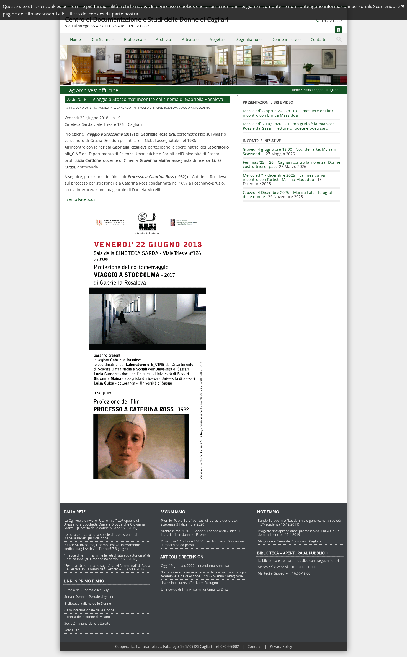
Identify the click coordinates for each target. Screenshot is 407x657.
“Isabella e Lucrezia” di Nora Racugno (189, 582)
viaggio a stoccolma (194, 108)
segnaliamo (122, 108)
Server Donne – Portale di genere (89, 596)
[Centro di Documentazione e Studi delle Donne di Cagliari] (203, 82)
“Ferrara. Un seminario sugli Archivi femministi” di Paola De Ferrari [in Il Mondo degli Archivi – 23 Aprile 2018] (107, 567)
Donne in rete (284, 39)
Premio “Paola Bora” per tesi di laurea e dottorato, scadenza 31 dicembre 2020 (199, 522)
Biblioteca (133, 39)
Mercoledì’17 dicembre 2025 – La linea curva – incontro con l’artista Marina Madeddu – (285, 177)
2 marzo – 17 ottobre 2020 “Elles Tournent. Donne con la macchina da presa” (202, 543)
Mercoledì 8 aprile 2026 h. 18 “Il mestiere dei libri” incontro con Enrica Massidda (289, 113)
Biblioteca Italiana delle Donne (87, 603)
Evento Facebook (80, 199)
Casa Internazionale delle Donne (89, 610)
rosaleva (170, 108)
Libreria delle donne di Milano (87, 616)
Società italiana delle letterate (87, 623)
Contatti (318, 39)
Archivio (163, 39)
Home (75, 39)
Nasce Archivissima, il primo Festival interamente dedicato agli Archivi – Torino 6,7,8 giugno (102, 546)
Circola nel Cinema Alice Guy (86, 590)
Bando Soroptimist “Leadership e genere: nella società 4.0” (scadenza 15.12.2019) (299, 522)
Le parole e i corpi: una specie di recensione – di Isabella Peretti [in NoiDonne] (101, 536)
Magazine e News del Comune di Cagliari (289, 541)
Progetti (215, 39)
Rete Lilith (71, 630)
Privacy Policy (281, 646)
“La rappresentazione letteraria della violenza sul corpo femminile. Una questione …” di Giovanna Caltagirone (203, 574)
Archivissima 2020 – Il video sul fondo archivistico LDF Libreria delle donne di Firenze (202, 533)
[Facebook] (338, 29)
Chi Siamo (101, 39)
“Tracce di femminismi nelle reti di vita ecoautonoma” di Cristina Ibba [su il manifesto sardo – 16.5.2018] (107, 557)
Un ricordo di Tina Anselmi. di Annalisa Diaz (194, 589)
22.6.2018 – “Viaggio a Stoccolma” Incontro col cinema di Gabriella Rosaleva (145, 99)
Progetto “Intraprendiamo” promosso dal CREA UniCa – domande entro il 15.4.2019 (300, 533)
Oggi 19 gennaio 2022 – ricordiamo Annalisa (195, 565)
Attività (188, 39)
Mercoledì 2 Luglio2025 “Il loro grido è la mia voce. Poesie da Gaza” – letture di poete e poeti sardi (289, 126)
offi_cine (156, 108)
